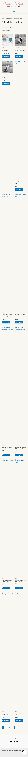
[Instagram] (17, 742)
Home (3, 18)
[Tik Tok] (14, 742)
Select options (5, 56)
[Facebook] (11, 742)
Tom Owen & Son (14, 752)
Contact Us (14, 739)
